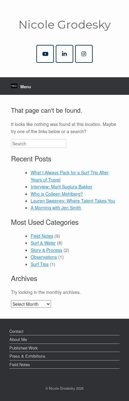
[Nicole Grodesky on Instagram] (84, 54)
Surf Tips (40, 264)
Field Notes (42, 236)
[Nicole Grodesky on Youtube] (45, 54)
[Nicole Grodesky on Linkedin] (64, 54)
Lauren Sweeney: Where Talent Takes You (73, 201)
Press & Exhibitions (27, 356)
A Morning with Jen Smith (56, 207)
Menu (25, 86)
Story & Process (46, 250)
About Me (18, 339)
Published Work (23, 348)
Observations (44, 257)
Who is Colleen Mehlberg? (57, 194)
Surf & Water (43, 243)
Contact (16, 331)
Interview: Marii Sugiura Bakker (61, 186)
